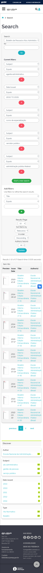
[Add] (21, 212)
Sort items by (21, 227)
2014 (5, 501)
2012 (5, 496)
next (32, 428)
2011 (5, 492)
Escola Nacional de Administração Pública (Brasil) (36, 280)
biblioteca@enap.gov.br (10, 557)
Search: (7, 36)
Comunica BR (17, 2)
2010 (5, 488)
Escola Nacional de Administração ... (18, 454)
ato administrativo (10, 464)
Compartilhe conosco (30, 550)
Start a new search (21, 180)
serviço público (9, 473)
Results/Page (21, 219)
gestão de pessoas (11, 469)
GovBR (4, 2)
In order (21, 234)
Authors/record (21, 241)
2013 (5, 484)
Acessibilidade (29, 543)
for (5, 43)
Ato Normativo (9, 511)
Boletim (6, 516)
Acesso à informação (33, 2)
